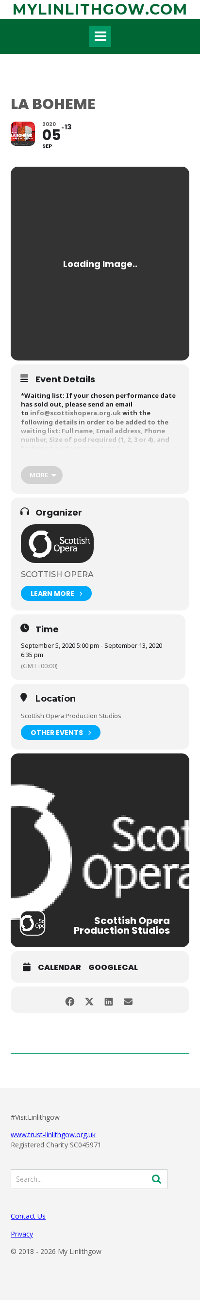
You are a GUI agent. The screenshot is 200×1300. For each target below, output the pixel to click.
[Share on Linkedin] (108, 999)
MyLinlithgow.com (100, 9)
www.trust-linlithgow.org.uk (53, 1134)
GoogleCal (113, 967)
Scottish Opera (57, 574)
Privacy (22, 1233)
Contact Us (28, 1216)
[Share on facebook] (69, 999)
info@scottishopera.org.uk (75, 412)
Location (55, 699)
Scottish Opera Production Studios (71, 715)
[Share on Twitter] (89, 999)
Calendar (59, 967)
